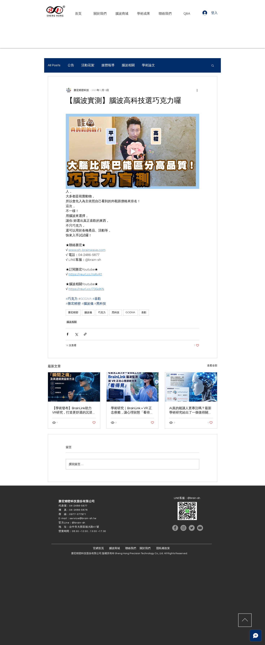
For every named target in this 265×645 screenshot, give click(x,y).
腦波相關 (128, 65)
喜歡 (143, 312)
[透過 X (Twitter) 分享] (76, 334)
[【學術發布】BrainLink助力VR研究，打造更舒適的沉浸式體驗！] (74, 387)
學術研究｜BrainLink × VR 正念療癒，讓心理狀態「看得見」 (131, 410)
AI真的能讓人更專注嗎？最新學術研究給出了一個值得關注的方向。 (190, 410)
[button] (212, 65)
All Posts (54, 65)
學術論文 (148, 65)
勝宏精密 (73, 312)
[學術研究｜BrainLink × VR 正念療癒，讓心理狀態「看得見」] (133, 387)
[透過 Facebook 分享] (67, 334)
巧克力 (102, 312)
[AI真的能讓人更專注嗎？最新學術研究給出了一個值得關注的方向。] (191, 387)
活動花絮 (87, 65)
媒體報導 (107, 65)
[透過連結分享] (85, 334)
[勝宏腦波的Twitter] (192, 528)
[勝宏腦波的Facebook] (175, 528)
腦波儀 (88, 312)
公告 (71, 65)
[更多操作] (197, 90)
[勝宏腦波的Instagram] (183, 528)
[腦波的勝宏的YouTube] (200, 528)
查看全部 (212, 365)
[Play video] (132, 151)
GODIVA (130, 312)
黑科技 (115, 312)
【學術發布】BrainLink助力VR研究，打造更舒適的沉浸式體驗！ (73, 410)
